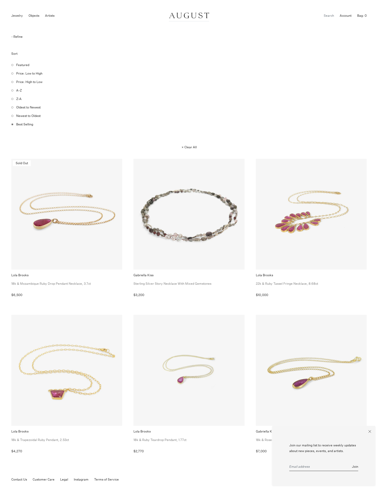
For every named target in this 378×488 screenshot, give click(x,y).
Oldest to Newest (28, 107)
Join (355, 466)
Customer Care (44, 479)
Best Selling (24, 124)
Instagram (81, 479)
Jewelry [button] (17, 15)
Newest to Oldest (28, 116)
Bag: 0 (362, 15)
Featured (22, 65)
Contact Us (19, 479)
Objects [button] (34, 15)
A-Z (19, 90)
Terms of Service (106, 479)
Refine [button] (18, 36)
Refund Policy (134, 479)
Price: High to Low (29, 82)
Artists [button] (50, 15)
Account (346, 15)
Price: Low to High (29, 73)
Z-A (19, 99)
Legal (64, 479)
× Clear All (189, 147)
